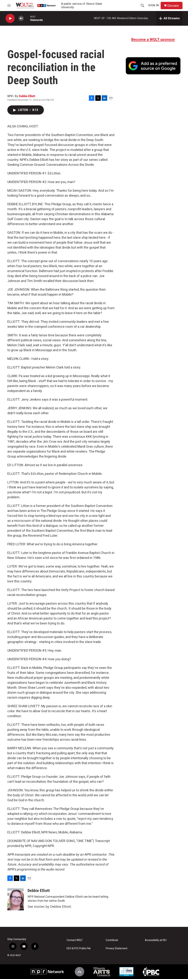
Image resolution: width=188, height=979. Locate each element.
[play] (10, 18)
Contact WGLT (75, 940)
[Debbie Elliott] (15, 899)
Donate (173, 6)
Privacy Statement (116, 948)
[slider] (27, 18)
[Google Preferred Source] (153, 65)
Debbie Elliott (27, 96)
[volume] (21, 18)
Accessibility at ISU (156, 940)
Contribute (112, 940)
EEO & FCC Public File (79, 948)
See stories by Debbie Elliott (49, 906)
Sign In (153, 5)
